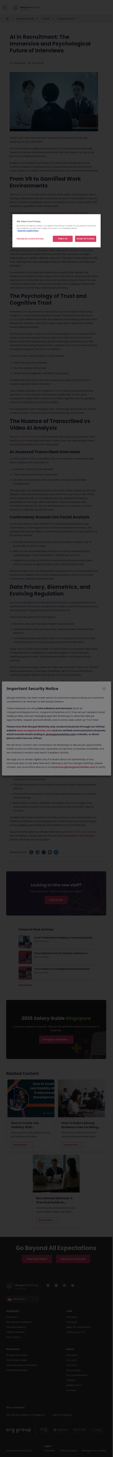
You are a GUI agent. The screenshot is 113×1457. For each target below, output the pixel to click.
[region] (56, 230)
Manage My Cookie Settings (30, 238)
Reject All (62, 239)
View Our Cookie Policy (28, 231)
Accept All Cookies (86, 239)
